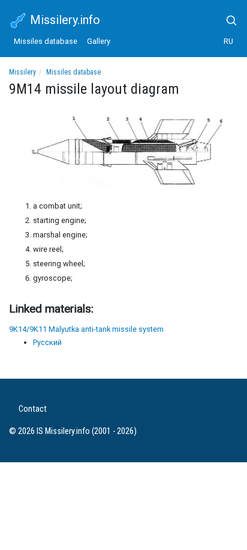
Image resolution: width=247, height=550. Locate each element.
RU (228, 41)
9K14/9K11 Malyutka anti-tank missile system (86, 329)
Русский (47, 342)
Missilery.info (63, 20)
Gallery (98, 41)
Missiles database (45, 41)
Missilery (22, 72)
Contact (33, 409)
